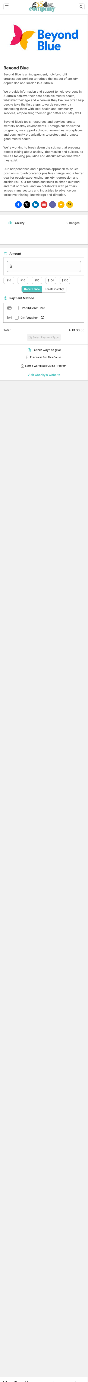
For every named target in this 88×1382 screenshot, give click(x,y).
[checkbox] (17, 308)
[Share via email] (44, 204)
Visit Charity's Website (44, 375)
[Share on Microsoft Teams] (52, 204)
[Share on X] (26, 204)
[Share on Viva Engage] (61, 204)
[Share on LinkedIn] (35, 204)
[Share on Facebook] (18, 204)
